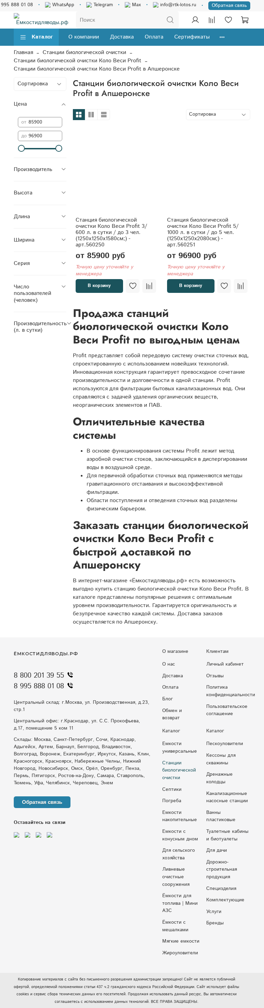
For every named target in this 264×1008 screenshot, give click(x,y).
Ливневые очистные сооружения (175, 877)
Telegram (102, 4)
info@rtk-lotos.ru (177, 4)
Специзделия (221, 888)
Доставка (122, 37)
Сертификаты (192, 37)
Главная (23, 52)
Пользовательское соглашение (227, 710)
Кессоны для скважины (220, 759)
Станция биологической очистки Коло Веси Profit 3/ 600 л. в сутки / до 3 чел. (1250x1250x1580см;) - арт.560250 (111, 232)
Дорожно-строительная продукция (221, 869)
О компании (83, 37)
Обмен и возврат (172, 714)
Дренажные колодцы (219, 778)
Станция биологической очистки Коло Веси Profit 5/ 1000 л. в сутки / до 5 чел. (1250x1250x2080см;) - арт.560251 (203, 232)
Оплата (154, 37)
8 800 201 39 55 (39, 675)
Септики (172, 789)
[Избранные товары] (228, 19)
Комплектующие (225, 899)
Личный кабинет (225, 664)
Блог (167, 699)
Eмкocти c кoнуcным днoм (180, 835)
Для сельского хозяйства (178, 854)
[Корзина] (244, 19)
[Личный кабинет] (195, 19)
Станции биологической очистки (84, 52)
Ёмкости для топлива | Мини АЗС (180, 903)
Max (135, 4)
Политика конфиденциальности (230, 691)
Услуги (213, 911)
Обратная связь (229, 5)
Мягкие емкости (180, 941)
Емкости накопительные (179, 816)
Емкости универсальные (179, 747)
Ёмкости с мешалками (175, 926)
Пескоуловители (224, 743)
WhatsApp (62, 4)
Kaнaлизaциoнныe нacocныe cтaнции (227, 797)
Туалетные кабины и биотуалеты (227, 835)
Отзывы (215, 675)
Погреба (171, 800)
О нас (168, 664)
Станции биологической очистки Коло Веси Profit (77, 61)
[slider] (21, 148)
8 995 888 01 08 (39, 686)
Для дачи (216, 850)
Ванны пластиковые (220, 816)
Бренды (215, 923)
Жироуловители (180, 952)
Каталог (42, 37)
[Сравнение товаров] (211, 19)
